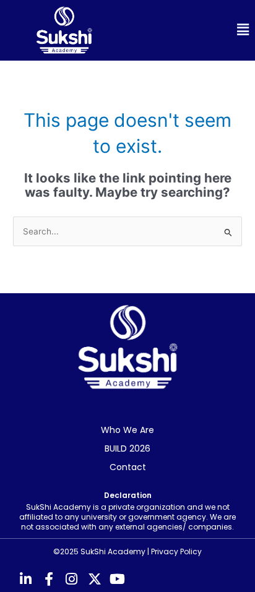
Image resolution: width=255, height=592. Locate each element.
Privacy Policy (176, 551)
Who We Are (127, 430)
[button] (191, 30)
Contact (128, 467)
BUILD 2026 (127, 448)
